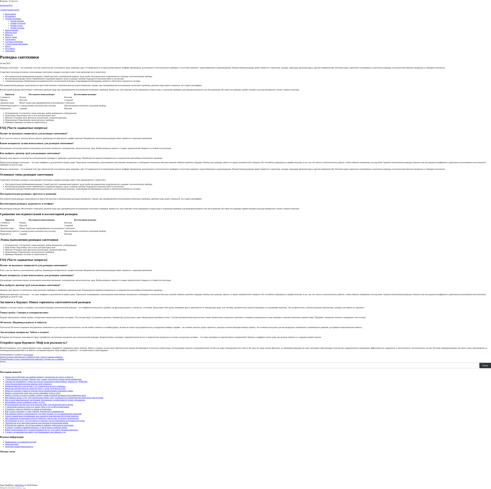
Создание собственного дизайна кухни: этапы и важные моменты (31, 357)
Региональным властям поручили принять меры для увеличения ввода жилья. (39, 404)
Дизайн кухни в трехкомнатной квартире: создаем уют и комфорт (32, 359)
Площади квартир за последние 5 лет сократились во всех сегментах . (35, 386)
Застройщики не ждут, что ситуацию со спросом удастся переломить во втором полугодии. (45, 421)
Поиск (3, 361)
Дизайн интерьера (13, 19)
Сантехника (10, 39)
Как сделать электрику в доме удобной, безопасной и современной (34, 411)
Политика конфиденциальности (19, 446)
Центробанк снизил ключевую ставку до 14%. (25, 402)
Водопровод (10, 16)
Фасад (7, 46)
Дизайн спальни (17, 28)
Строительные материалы (16, 44)
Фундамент (10, 48)
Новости (9, 35)
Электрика (9, 51)
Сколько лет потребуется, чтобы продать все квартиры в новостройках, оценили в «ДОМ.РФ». (46, 382)
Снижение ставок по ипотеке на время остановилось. (28, 409)
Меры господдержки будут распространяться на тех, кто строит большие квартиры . (42, 430)
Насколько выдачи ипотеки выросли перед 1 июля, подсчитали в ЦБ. (35, 388)
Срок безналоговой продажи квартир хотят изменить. (28, 384)
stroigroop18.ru (6, 5)
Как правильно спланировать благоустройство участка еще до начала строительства (42, 418)
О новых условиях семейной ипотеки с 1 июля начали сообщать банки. (36, 427)
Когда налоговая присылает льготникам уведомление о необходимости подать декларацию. (45, 400)
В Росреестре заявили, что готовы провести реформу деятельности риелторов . (39, 425)
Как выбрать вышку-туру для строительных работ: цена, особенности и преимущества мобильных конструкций (54, 398)
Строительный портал (9, 10)
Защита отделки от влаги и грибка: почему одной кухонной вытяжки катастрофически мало (45, 395)
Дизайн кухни (16, 26)
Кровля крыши (11, 30)
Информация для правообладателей (20, 442)
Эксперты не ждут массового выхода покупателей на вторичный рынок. (37, 423)
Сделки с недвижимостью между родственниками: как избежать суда (35, 432)
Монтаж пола (11, 32)
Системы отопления (14, 42)
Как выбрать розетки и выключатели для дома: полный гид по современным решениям (43, 414)
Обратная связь (11, 444)
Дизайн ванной (17, 21)
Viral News (19, 485)
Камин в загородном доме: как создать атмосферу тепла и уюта (32, 393)
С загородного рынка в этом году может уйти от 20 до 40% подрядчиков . (37, 407)
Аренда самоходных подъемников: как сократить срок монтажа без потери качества (41, 416)
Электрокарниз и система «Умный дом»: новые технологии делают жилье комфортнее (43, 379)
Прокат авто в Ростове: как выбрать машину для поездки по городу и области (39, 377)
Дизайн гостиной (17, 23)
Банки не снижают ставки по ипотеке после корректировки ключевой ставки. (39, 391)
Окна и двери (11, 37)
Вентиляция (10, 14)
